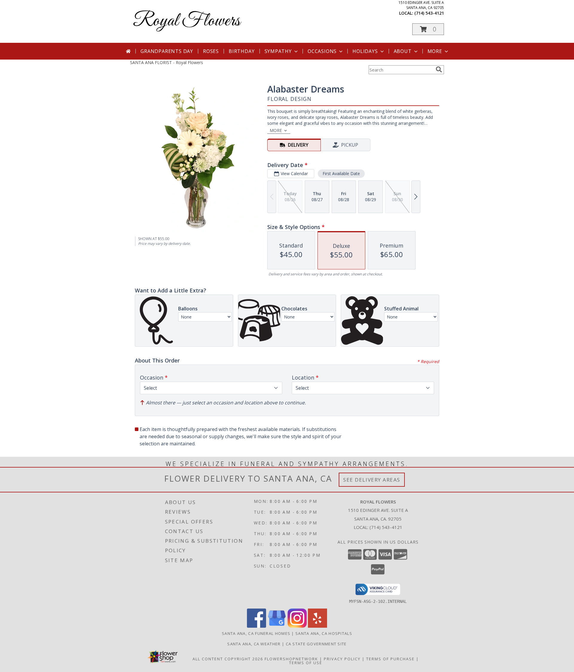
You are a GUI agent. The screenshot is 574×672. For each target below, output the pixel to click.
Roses (211, 51)
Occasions (322, 51)
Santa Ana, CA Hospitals (323, 633)
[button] (428, 29)
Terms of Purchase (390, 659)
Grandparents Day (167, 51)
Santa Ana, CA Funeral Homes (256, 633)
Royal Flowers (186, 21)
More (435, 51)
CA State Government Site (316, 644)
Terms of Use (305, 662)
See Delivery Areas (371, 479)
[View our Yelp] (317, 626)
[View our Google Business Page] (276, 626)
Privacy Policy (342, 659)
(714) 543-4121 (429, 13)
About (403, 51)
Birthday (241, 51)
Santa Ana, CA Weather (253, 644)
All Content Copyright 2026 (228, 659)
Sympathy (278, 51)
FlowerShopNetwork (291, 659)
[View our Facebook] (256, 626)
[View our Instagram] (297, 626)
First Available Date (341, 173)
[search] (439, 69)
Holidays (365, 51)
